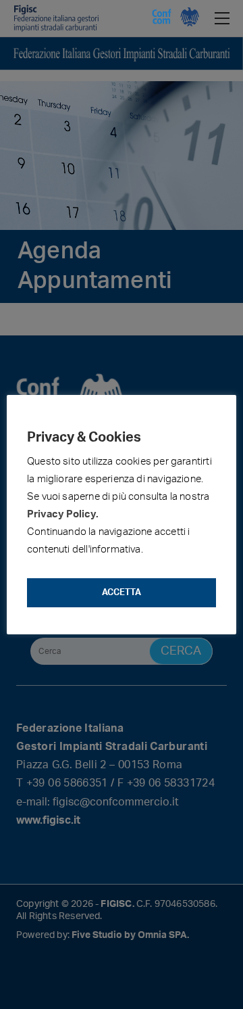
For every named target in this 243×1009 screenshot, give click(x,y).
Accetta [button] (121, 592)
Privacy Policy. (63, 514)
